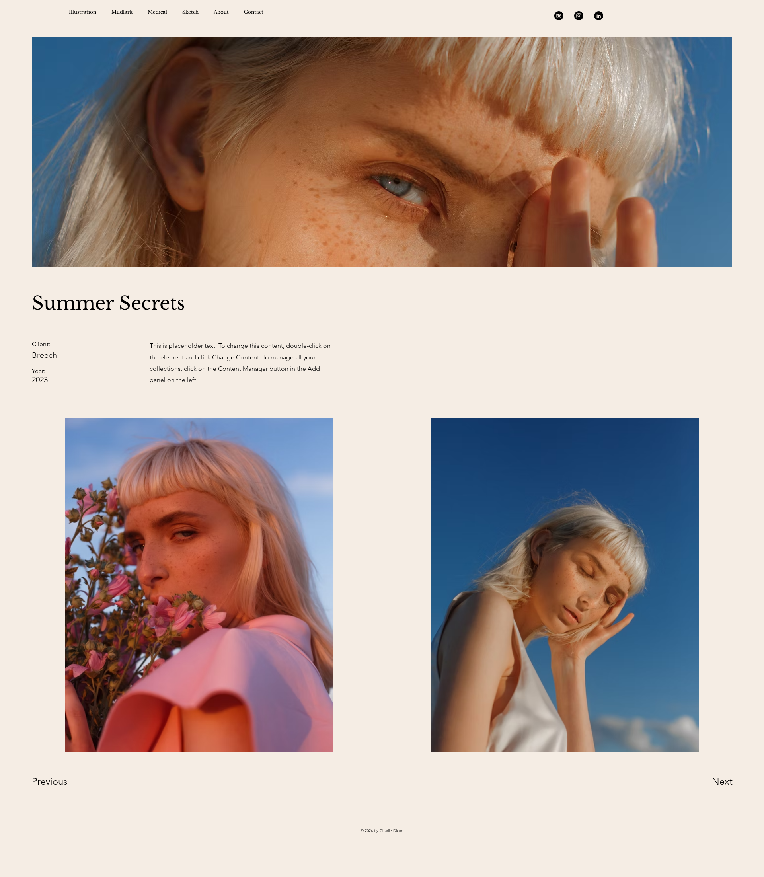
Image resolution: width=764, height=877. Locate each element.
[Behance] (558, 15)
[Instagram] (578, 15)
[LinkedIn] (598, 15)
